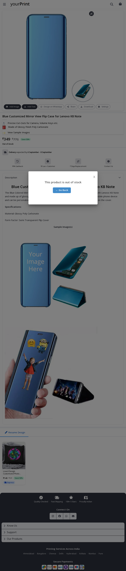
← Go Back (62, 190)
